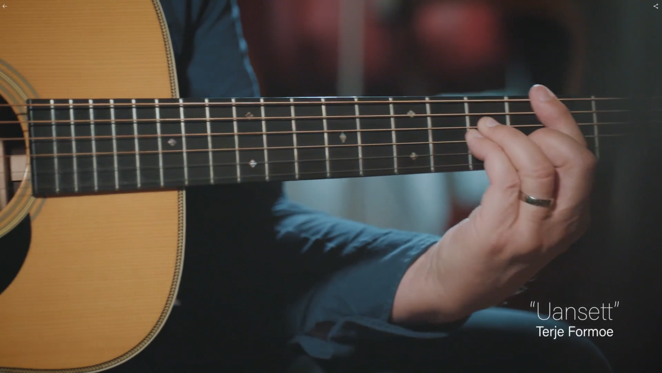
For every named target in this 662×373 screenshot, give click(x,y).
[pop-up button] (651, 367)
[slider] (331, 362)
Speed (617, 354)
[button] (5, 367)
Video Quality (620, 347)
